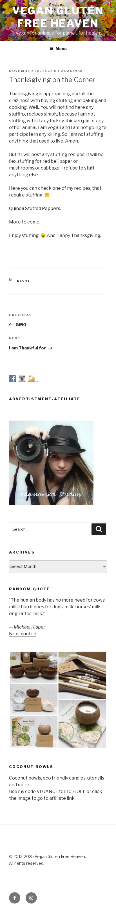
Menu (61, 48)
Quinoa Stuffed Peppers (34, 208)
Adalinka (72, 71)
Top (111, 912)
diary (23, 281)
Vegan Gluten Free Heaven (58, 17)
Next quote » (22, 633)
